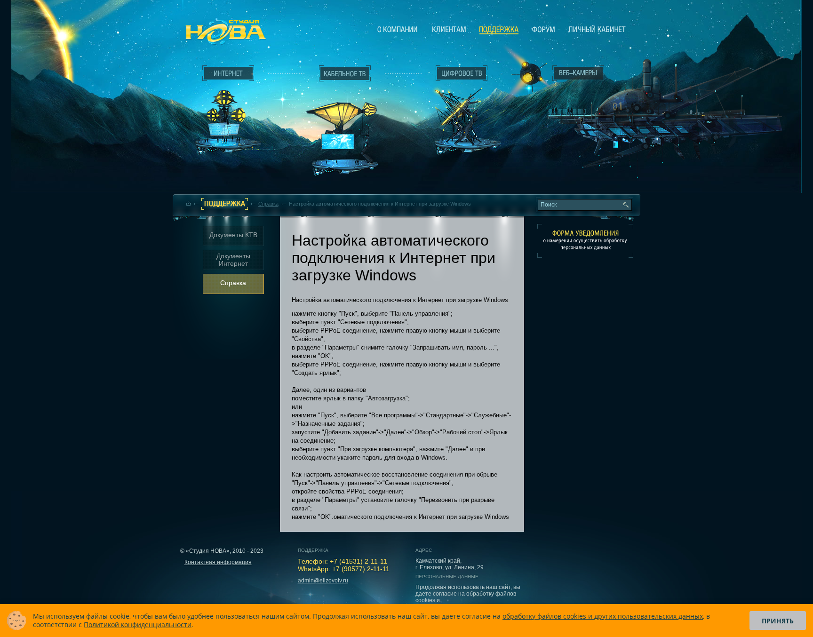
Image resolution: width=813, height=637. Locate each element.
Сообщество (543, 29)
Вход (659, 107)
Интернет (228, 73)
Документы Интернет (233, 259)
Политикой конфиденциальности (137, 624)
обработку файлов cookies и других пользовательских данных (602, 616)
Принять (778, 620)
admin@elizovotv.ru (323, 580)
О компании (397, 29)
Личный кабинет (597, 29)
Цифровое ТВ (456, 107)
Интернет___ (226, 111)
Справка (268, 204)
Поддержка (498, 29)
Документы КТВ (233, 235)
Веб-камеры (526, 75)
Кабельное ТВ (345, 125)
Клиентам (449, 29)
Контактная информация (218, 562)
